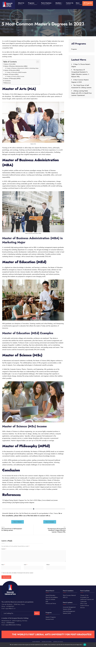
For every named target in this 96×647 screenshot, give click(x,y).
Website (48, 564)
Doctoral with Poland (58, 641)
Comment (4, 549)
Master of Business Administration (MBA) (15, 66)
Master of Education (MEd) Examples (16, 72)
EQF (47, 601)
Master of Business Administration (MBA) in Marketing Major (23, 68)
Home (3, 19)
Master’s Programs (51, 617)
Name (3, 564)
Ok (84, 644)
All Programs (87, 3)
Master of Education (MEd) (12, 70)
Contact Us (69, 3)
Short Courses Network (69, 595)
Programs (32, 3)
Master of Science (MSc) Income (16, 76)
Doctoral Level (50, 619)
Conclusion (7, 81)
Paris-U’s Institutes (50, 599)
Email (25, 564)
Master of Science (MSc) (11, 74)
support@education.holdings (13, 625)
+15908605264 (10, 623)
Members (59, 3)
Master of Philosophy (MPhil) (12, 78)
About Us (21, 3)
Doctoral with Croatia (46, 641)
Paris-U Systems (46, 3)
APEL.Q (65, 597)
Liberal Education (50, 595)
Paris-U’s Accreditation (52, 597)
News (79, 3)
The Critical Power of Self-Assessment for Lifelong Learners (12, 528)
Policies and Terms (51, 603)
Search (36, 613)
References (7, 83)
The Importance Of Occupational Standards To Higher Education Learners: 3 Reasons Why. (57, 529)
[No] (94, 644)
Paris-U (8, 19)
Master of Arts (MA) (9, 64)
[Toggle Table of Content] (37, 61)
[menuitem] (22, 3)
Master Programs (36, 641)
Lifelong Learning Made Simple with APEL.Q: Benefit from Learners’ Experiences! (81, 93)
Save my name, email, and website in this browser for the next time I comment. (18, 573)
